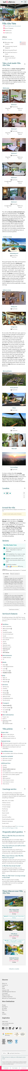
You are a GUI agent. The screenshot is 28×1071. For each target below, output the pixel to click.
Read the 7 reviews (7, 39)
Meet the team (6, 995)
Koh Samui (5, 1007)
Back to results (14, 969)
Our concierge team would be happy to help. (13, 827)
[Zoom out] (24, 495)
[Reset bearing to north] (24, 497)
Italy (3, 1012)
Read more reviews (14, 609)
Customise (6, 1068)
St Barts (4, 1014)
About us (4, 983)
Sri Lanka (4, 1008)
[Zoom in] (24, 493)
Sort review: (6, 574)
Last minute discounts (7, 1023)
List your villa (5, 990)
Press (3, 988)
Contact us (5, 985)
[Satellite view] (4, 493)
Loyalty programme (7, 996)
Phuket (4, 1005)
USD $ (4, 1053)
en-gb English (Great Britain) (14, 1053)
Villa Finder (5, 1021)
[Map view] (7, 493)
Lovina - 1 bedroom (14, 959)
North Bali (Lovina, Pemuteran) (13, 26)
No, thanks (14, 1068)
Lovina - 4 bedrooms (14, 911)
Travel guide (5, 1025)
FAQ (3, 987)
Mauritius (4, 1010)
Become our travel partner (9, 998)
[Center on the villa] (10, 493)
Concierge (5, 993)
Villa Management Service (9, 991)
